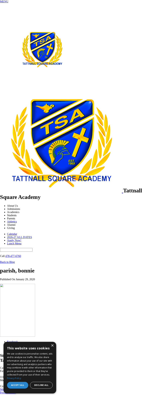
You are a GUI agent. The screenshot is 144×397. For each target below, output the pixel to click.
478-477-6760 (13, 255)
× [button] (52, 345)
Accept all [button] (17, 385)
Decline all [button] (41, 385)
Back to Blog (7, 261)
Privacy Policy (14, 378)
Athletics (12, 221)
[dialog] (30, 367)
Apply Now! (14, 240)
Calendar (12, 233)
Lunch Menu (14, 243)
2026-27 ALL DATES (19, 237)
